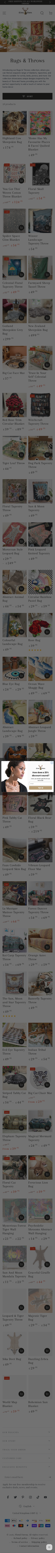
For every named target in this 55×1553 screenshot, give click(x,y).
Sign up (40, 788)
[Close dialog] (52, 763)
